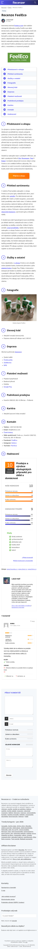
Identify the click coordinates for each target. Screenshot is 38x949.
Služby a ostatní (14, 78)
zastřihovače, (28, 837)
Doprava (11, 92)
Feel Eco (14, 445)
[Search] (35, 2)
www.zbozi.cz (22, 569)
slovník (14, 921)
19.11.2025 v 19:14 (15, 625)
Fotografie (12, 83)
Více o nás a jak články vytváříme (21, 605)
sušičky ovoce (31, 833)
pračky (10, 809)
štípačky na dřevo (7, 835)
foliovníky (4, 830)
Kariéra (10, 105)
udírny (24, 835)
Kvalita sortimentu (10, 739)
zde (26, 942)
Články (10, 7)
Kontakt (11, 110)
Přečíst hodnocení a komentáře (23, 560)
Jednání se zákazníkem (12, 734)
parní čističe (5, 833)
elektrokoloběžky (26, 828)
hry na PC (15, 830)
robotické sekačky (19, 833)
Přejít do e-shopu (19, 176)
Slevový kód (12, 87)
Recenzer (3, 7)
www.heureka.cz (12, 569)
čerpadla (4, 826)
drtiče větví (21, 826)
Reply (33, 621)
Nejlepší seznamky (26, 839)
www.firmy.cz (32, 569)
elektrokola (16, 828)
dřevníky (28, 826)
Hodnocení (12, 114)
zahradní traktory (17, 837)
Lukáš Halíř (9, 19)
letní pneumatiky (17, 831)
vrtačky (29, 835)
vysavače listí (6, 837)
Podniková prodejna (15, 101)
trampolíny (17, 835)
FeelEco (14, 440)
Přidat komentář (28, 557)
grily (9, 830)
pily (12, 833)
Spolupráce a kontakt (18, 607)
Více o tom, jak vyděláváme (22, 859)
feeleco (14, 443)
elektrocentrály (6, 828)
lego (9, 831)
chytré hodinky (24, 830)
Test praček (15, 839)
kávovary (4, 831)
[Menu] (2, 2)
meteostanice (28, 831)
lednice (28, 809)
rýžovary (4, 809)
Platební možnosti (15, 96)
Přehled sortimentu (15, 74)
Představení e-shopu (16, 69)
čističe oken (12, 826)
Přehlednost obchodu (11, 730)
